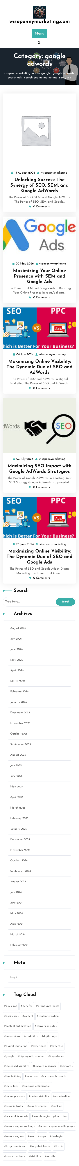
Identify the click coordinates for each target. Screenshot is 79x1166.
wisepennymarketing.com (39, 21)
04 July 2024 (25, 355)
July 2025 (16, 765)
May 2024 (16, 913)
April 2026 (17, 670)
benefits (27, 1006)
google (46, 73)
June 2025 (16, 776)
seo (69, 77)
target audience (16, 1146)
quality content (38, 1106)
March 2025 (17, 808)
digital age (50, 1036)
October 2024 (19, 860)
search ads (15, 77)
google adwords (63, 73)
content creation (49, 1016)
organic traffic (15, 1106)
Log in (14, 977)
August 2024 (18, 881)
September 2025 (20, 744)
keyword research (45, 1066)
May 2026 (16, 660)
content (28, 1016)
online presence (15, 1096)
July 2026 (16, 639)
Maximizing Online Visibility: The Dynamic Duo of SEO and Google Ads (40, 557)
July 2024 (16, 892)
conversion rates (47, 1026)
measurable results (54, 1076)
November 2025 (20, 723)
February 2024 (19, 945)
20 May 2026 (25, 264)
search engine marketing (40, 77)
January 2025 (18, 829)
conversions (13, 1036)
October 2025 (19, 734)
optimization (62, 1096)
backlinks (11, 1006)
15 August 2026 (25, 173)
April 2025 (17, 797)
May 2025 (16, 786)
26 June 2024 (25, 545)
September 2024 (20, 871)
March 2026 (17, 681)
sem (61, 77)
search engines (15, 1136)
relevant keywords (17, 1116)
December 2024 (20, 839)
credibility (31, 1036)
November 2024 (20, 850)
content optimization (18, 1026)
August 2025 (18, 755)
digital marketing (16, 1046)
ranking (57, 1106)
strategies (57, 1136)
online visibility (40, 1096)
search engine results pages (57, 1126)
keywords (67, 1066)
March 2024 (17, 934)
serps (42, 1136)
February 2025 (19, 818)
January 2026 (18, 702)
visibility (36, 1156)
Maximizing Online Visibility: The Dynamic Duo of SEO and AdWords (40, 367)
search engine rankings (20, 1126)
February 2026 (19, 691)
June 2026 (16, 649)
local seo (32, 1076)
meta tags (12, 1086)
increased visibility (17, 1066)
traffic (59, 1146)
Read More (38, 130)
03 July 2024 (25, 460)
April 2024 (17, 924)
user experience (15, 1156)
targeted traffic (40, 1146)
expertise (57, 1046)
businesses (12, 1016)
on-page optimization (37, 1086)
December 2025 (20, 712)
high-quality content (32, 1056)
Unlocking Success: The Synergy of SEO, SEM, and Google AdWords (39, 185)
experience (39, 1046)
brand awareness (48, 1006)
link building (13, 1076)
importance (57, 1056)
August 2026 (18, 628)
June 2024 (16, 903)
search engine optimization (50, 1116)
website (50, 1156)
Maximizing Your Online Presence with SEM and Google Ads (39, 276)
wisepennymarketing (54, 172)
